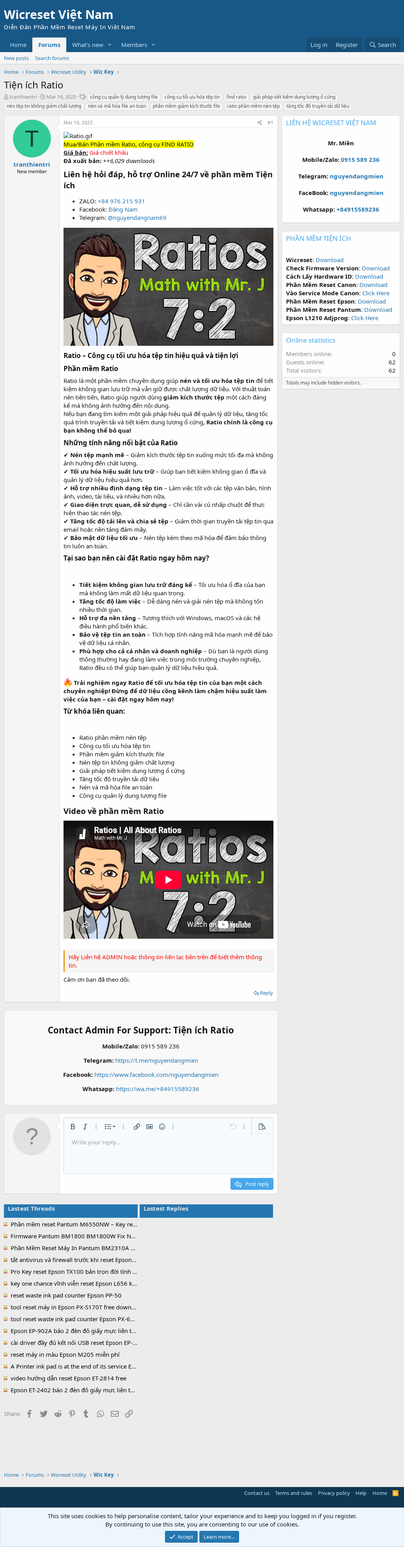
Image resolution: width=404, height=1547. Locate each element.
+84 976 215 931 (121, 201)
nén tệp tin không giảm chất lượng (44, 106)
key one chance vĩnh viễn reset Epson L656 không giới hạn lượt (97, 1283)
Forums (49, 45)
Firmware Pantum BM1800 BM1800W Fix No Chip (79, 1236)
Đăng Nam (123, 209)
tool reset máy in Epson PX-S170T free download (77, 1307)
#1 (270, 122)
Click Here (375, 293)
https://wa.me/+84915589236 (157, 1089)
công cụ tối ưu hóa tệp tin (192, 97)
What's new (87, 45)
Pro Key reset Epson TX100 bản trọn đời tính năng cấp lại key (93, 1271)
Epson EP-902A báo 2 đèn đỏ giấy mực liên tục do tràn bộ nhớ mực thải (108, 1331)
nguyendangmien (356, 176)
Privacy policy (334, 1492)
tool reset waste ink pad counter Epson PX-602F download (90, 1319)
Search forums (52, 58)
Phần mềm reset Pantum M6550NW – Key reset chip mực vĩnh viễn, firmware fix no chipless (136, 1224)
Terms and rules (293, 1492)
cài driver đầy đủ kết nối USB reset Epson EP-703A (79, 1342)
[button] (109, 45)
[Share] (260, 123)
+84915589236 (358, 209)
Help (361, 1492)
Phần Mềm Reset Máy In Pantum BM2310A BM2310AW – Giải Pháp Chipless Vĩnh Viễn (129, 1248)
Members (134, 45)
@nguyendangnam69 (137, 217)
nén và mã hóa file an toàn (117, 106)
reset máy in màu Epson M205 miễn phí (65, 1354)
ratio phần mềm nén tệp (253, 106)
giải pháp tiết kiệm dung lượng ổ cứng (294, 97)
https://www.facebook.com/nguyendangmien (156, 1074)
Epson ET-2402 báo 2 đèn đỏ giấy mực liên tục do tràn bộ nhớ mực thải (107, 1390)
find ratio (236, 97)
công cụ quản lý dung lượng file (124, 97)
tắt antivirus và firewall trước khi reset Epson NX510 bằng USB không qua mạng (119, 1260)
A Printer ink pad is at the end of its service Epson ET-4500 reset (97, 1366)
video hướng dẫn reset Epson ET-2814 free (68, 1378)
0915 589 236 (360, 159)
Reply (266, 992)
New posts (16, 58)
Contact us (256, 1492)
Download (330, 260)
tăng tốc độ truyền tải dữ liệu (317, 106)
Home (18, 45)
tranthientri (23, 96)
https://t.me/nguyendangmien (156, 1060)
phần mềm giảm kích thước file (186, 106)
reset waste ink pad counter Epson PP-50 (66, 1295)
